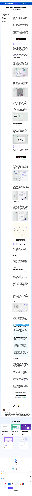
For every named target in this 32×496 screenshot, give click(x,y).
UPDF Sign (20, 240)
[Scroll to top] (30, 494)
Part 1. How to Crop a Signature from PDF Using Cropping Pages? (5, 15)
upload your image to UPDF (21, 271)
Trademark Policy (16, 492)
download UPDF (16, 55)
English (16, 490)
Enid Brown (22, 447)
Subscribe (10, 487)
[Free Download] (21, 39)
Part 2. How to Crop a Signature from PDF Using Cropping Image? (5, 18)
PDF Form (15, 11)
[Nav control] (30, 1)
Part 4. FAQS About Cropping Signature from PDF (5, 23)
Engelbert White (25, 434)
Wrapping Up (3, 25)
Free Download (21, 157)
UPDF (2, 1)
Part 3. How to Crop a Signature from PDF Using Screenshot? (5, 21)
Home (12, 11)
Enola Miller (12, 9)
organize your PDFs (22, 380)
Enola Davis (14, 434)
